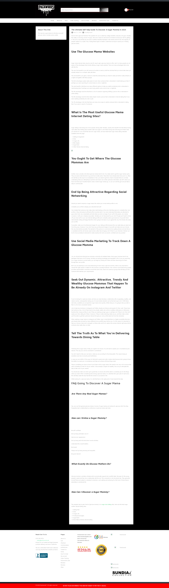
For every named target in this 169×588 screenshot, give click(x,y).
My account (64, 556)
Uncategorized (88, 32)
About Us (59, 20)
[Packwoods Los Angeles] (46, 10)
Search (104, 10)
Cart (62, 540)
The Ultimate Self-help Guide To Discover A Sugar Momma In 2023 (98, 30)
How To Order (85, 20)
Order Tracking (74, 20)
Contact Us (115, 20)
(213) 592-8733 (40, 538)
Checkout (63, 543)
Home (52, 20)
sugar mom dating (106, 504)
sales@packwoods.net (43, 540)
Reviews (94, 20)
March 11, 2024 (77, 32)
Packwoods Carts (104, 20)
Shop (66, 20)
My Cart (130, 9)
